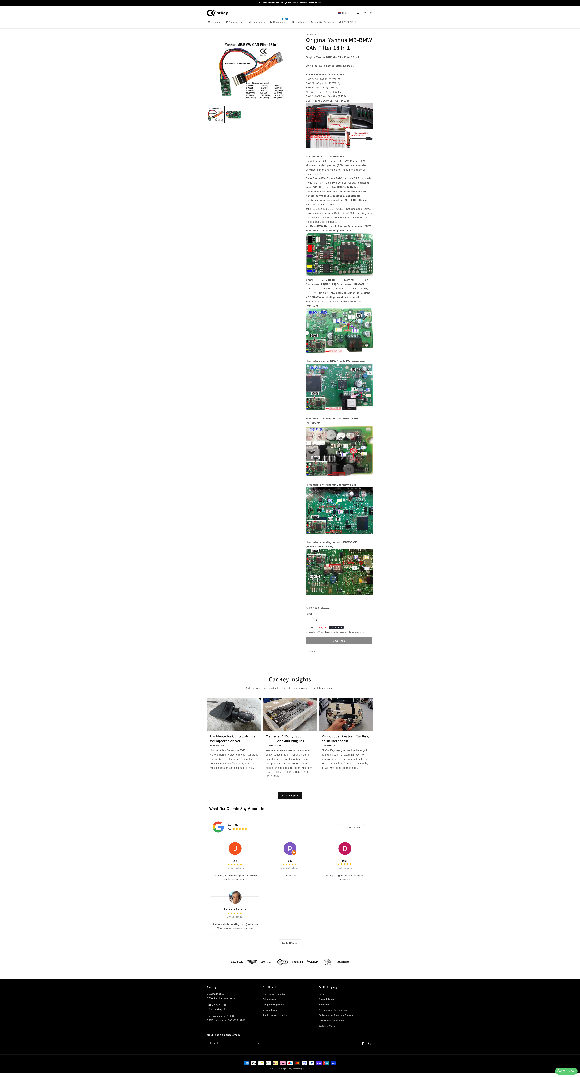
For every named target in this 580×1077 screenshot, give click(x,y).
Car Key (233, 825)
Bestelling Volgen (327, 1026)
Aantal (309, 614)
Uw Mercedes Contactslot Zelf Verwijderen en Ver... (234, 738)
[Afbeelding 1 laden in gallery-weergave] (216, 114)
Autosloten (324, 1004)
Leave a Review (353, 827)
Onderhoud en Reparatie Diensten (336, 1015)
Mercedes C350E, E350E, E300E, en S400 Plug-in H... (287, 738)
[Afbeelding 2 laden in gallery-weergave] (234, 114)
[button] (345, 13)
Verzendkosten (325, 632)
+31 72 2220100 (216, 1005)
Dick (344, 860)
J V (235, 860)
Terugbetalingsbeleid (273, 1004)
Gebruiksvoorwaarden (274, 994)
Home (322, 994)
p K (290, 860)
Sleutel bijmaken (327, 999)
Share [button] (312, 651)
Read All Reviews (290, 943)
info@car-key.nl (216, 1009)
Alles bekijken (290, 795)
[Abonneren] (258, 1043)
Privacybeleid (270, 999)
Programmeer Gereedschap (333, 1010)
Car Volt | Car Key (284, 1069)
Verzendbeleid (270, 1010)
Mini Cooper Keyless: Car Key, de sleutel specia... (345, 738)
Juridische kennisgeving (275, 1015)
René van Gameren (235, 909)
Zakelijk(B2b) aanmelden (332, 1020)
